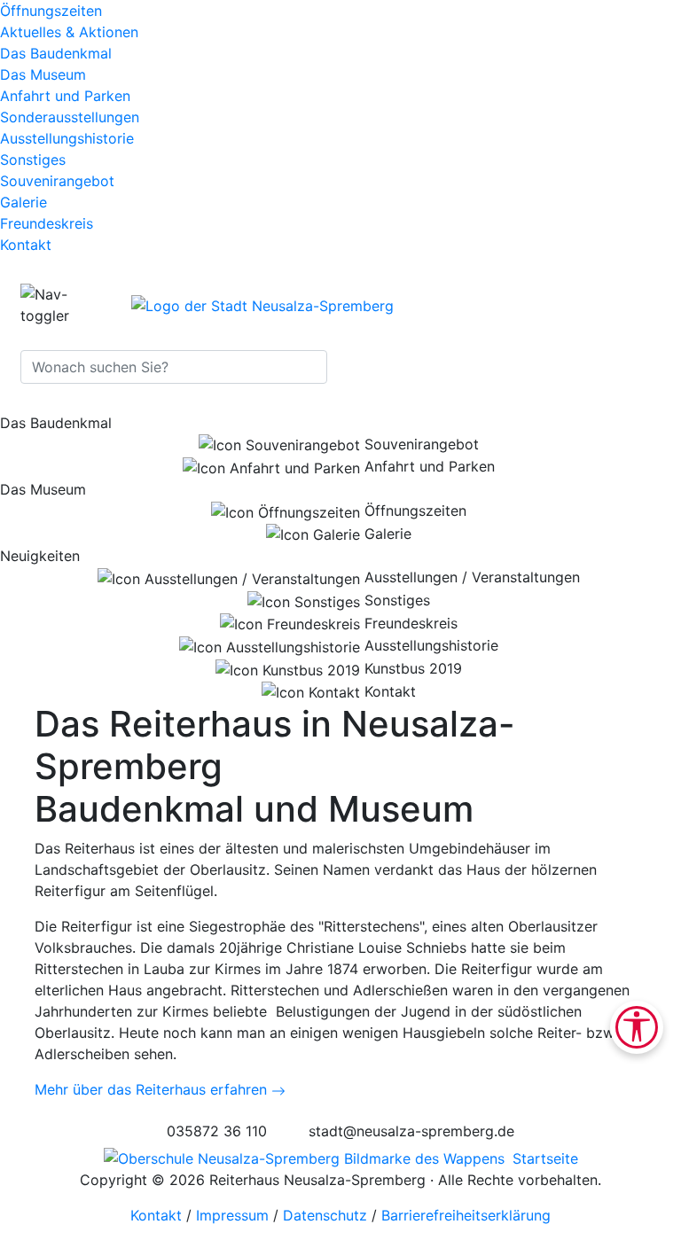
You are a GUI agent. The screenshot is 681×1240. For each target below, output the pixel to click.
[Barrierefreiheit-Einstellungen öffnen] (636, 1027)
